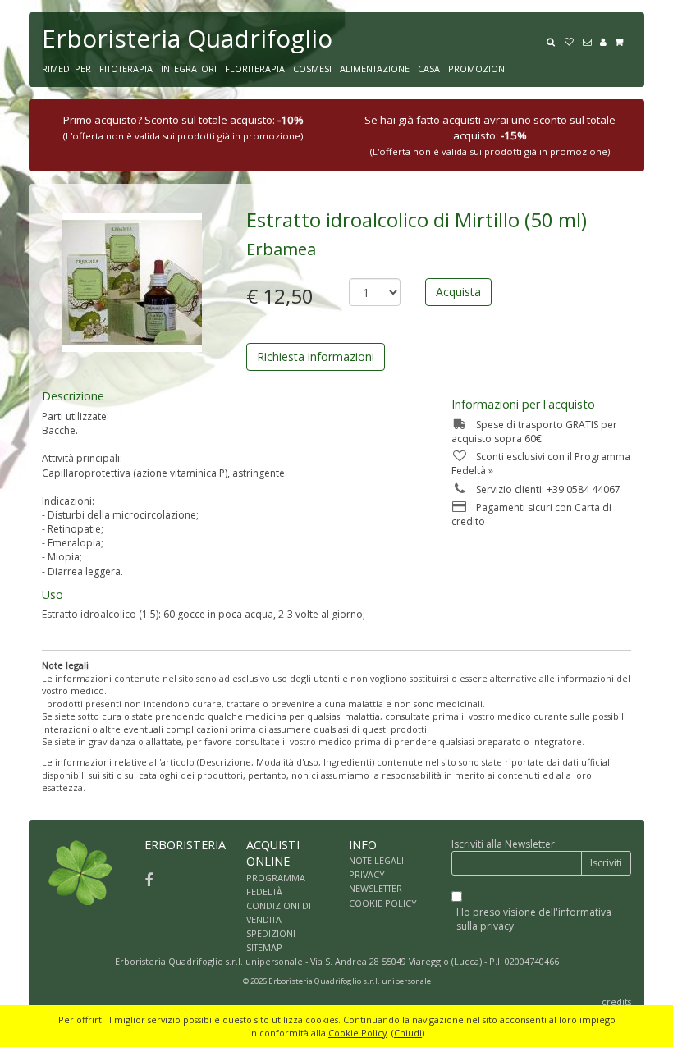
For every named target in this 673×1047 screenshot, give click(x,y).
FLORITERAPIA (255, 68)
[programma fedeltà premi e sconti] (573, 40)
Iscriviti (606, 863)
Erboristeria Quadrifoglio (187, 38)
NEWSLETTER (375, 888)
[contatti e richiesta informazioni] (591, 40)
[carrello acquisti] (623, 40)
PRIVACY (367, 874)
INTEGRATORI (189, 68)
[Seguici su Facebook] (148, 879)
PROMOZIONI (477, 68)
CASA (429, 68)
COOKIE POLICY (383, 903)
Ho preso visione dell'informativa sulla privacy (533, 919)
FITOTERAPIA (126, 68)
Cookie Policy (357, 1032)
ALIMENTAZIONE (375, 68)
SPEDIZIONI (270, 933)
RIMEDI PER (66, 68)
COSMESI (312, 68)
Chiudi (408, 1032)
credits (616, 1001)
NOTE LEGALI (376, 860)
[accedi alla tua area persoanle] (607, 40)
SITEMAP (264, 947)
